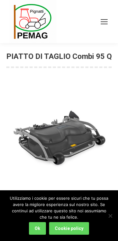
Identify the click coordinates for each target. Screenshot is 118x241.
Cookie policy (69, 228)
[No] (110, 216)
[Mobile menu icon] (104, 21)
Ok (37, 228)
